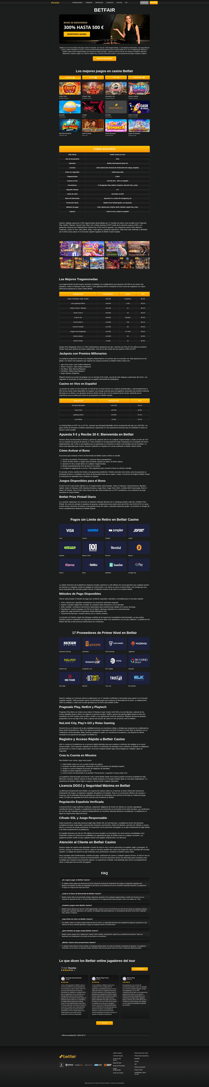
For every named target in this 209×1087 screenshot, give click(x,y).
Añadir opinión (139, 969)
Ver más (104, 1023)
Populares (69, 77)
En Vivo (91, 77)
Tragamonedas (137, 77)
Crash (115, 77)
